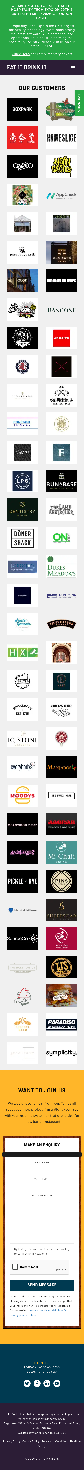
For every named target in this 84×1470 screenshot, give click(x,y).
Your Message (42, 1195)
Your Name (42, 1162)
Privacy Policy (11, 1441)
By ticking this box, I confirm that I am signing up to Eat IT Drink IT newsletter (43, 1251)
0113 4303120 (48, 1372)
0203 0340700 (49, 1367)
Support (79, 103)
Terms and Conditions (55, 1441)
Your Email (42, 1179)
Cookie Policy (31, 1441)
